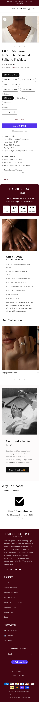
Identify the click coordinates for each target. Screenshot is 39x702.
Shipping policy (27, 697)
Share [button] (6, 179)
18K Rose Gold (28, 89)
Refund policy (17, 694)
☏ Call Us (8, 640)
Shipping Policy (10, 607)
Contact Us (8, 612)
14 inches (8, 98)
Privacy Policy (9, 598)
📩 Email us (8, 636)
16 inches (21, 98)
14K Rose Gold (28, 80)
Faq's (6, 617)
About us (7, 583)
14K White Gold (10, 80)
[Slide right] (24, 46)
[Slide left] (14, 46)
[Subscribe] (31, 654)
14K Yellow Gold (10, 75)
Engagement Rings (9, 373)
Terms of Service (10, 588)
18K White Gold (10, 89)
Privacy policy (28, 694)
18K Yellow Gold (10, 85)
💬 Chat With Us (10, 631)
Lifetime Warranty (11, 593)
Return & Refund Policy (13, 602)
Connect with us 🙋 (17, 470)
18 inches (8, 103)
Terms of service (15, 697)
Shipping (13, 67)
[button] (4, 9)
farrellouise (18, 691)
